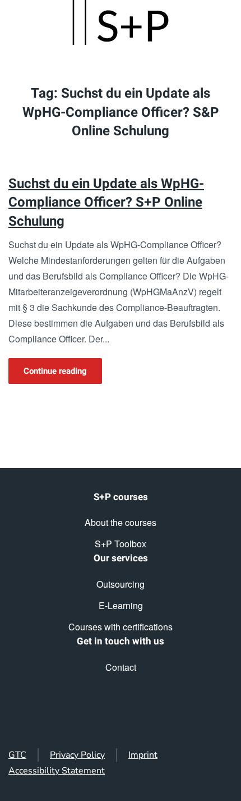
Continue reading (55, 371)
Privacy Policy (77, 755)
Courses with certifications (120, 626)
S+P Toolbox (120, 543)
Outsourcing (120, 584)
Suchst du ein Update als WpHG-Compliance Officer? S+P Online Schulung (106, 202)
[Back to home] (120, 22)
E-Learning (121, 605)
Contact (120, 667)
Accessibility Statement (56, 771)
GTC (17, 755)
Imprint (142, 755)
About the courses (120, 522)
